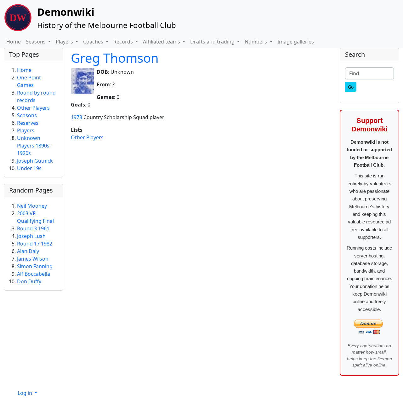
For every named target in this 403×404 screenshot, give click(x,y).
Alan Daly (28, 251)
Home (13, 41)
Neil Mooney (32, 205)
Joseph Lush (31, 236)
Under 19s (29, 168)
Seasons (27, 115)
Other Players (87, 137)
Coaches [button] (94, 41)
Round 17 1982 (34, 243)
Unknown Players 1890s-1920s (34, 146)
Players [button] (65, 41)
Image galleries (295, 41)
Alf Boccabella (33, 273)
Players (25, 130)
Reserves (27, 122)
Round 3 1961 (33, 228)
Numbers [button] (256, 41)
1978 (76, 117)
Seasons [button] (36, 41)
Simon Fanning (35, 266)
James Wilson (32, 258)
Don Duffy (29, 281)
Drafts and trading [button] (213, 41)
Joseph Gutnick (35, 160)
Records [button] (123, 41)
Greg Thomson (115, 57)
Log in (25, 393)
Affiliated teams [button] (162, 41)
